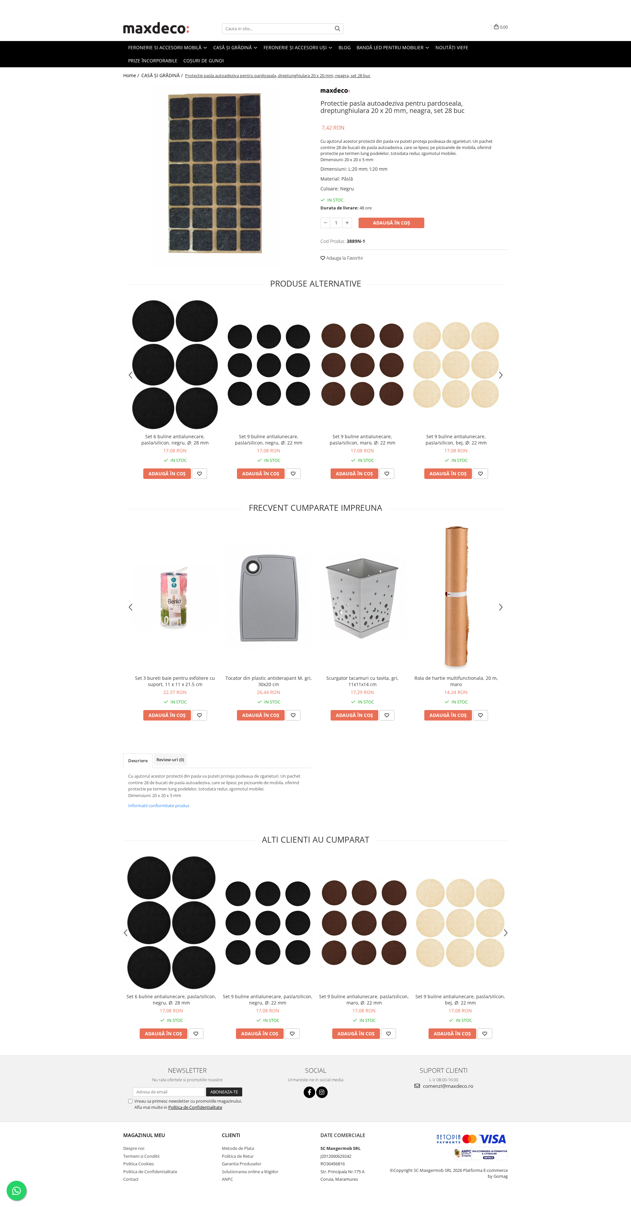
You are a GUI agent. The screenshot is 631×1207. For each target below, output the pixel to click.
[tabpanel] (217, 176)
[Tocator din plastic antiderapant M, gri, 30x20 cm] (268, 597)
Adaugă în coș (391, 223)
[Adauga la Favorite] (199, 473)
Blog (345, 47)
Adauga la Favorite (344, 258)
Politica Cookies (138, 1164)
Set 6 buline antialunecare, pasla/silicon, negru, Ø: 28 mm (175, 439)
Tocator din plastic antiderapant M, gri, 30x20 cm (268, 681)
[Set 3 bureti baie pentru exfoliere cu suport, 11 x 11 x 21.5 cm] (175, 597)
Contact (131, 1179)
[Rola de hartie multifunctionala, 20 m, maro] (456, 598)
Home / (131, 75)
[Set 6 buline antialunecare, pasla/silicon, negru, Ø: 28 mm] (175, 364)
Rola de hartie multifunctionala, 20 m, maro (456, 681)
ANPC (227, 1179)
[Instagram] (322, 1092)
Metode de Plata (238, 1148)
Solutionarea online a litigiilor (250, 1172)
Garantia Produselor (241, 1164)
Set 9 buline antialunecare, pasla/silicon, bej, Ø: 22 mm (456, 439)
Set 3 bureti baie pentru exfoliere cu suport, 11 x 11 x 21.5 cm (175, 681)
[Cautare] (337, 28)
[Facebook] (309, 1092)
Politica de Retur (238, 1156)
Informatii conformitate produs (158, 805)
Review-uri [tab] (170, 760)
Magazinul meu (144, 1135)
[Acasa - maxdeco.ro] (156, 28)
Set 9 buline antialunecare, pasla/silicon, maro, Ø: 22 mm (362, 439)
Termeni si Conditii (141, 1156)
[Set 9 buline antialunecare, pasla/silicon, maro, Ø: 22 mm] (362, 364)
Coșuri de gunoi (203, 60)
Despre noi (133, 1148)
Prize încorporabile (152, 60)
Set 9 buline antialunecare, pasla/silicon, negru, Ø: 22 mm (268, 439)
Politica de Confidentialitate (195, 1107)
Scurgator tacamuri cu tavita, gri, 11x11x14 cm (362, 681)
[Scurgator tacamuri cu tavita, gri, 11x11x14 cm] (362, 597)
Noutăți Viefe (451, 47)
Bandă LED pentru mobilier (391, 47)
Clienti (231, 1135)
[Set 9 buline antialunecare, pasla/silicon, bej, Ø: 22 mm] (456, 364)
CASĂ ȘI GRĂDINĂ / (162, 75)
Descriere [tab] (138, 761)
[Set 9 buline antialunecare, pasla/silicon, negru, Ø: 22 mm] (268, 365)
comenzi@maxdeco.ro (447, 1086)
